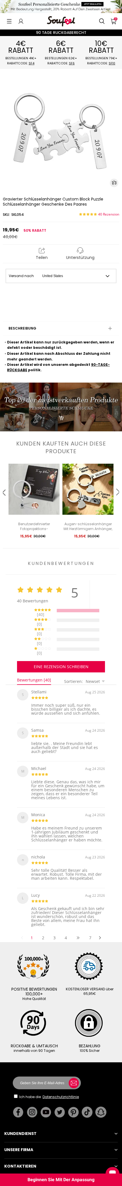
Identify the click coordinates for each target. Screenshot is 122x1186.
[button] (9, 21)
